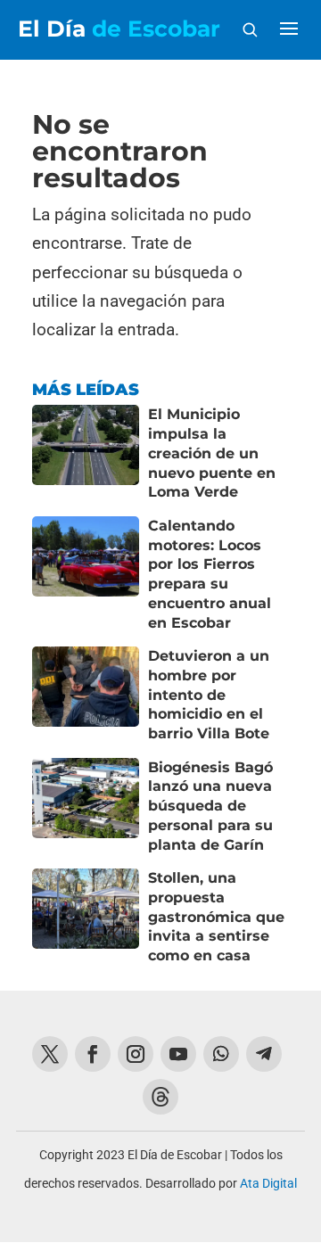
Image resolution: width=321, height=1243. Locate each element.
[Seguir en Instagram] (135, 1054)
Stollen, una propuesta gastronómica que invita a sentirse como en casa (216, 916)
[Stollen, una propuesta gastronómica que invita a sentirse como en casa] (85, 917)
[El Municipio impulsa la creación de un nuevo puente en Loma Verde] (85, 453)
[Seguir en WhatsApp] (221, 1054)
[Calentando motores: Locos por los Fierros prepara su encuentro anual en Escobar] (85, 574)
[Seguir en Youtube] (178, 1054)
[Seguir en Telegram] (264, 1054)
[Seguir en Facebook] (93, 1054)
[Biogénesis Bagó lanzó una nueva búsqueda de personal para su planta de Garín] (85, 806)
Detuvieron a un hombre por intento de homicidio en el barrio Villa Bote (208, 694)
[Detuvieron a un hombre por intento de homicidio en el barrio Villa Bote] (85, 695)
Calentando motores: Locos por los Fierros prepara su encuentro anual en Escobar (209, 574)
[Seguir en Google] (160, 1097)
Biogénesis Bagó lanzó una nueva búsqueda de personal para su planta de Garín (210, 806)
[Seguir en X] (50, 1054)
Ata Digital (268, 1183)
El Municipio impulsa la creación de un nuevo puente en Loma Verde (212, 453)
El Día (119, 29)
